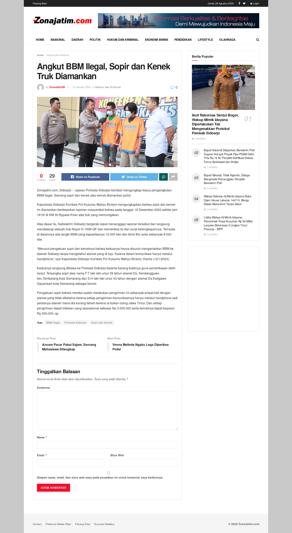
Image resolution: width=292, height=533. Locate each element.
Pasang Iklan (40, 3)
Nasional (58, 40)
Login (255, 3)
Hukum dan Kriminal (123, 40)
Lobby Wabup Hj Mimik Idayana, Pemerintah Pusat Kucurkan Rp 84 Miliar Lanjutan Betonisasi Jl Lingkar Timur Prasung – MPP (228, 223)
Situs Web (117, 455)
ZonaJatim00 (57, 87)
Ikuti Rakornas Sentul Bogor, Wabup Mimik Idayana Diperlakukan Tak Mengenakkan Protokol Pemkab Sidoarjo (215, 124)
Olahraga (227, 40)
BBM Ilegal (53, 322)
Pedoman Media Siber (58, 524)
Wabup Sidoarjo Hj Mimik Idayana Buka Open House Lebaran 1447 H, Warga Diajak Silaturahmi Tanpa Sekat (227, 200)
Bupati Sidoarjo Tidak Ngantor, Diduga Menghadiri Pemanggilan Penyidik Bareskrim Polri (227, 179)
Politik (95, 40)
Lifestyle (205, 40)
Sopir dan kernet (101, 322)
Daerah (77, 40)
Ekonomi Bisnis (156, 40)
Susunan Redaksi (104, 524)
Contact (37, 524)
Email (42, 455)
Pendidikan (182, 40)
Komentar (43, 388)
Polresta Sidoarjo (76, 322)
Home (40, 40)
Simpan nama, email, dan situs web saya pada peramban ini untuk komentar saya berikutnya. (100, 477)
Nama (42, 437)
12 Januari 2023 (81, 87)
